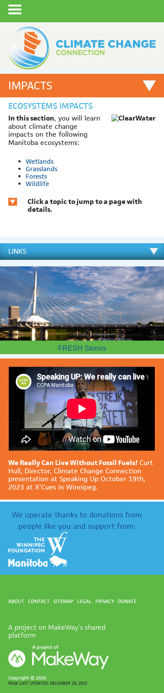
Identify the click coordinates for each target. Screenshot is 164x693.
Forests (36, 176)
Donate (127, 601)
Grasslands (41, 169)
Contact (39, 601)
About (16, 601)
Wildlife (37, 183)
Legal (84, 601)
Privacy (104, 601)
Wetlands (39, 161)
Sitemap (63, 601)
